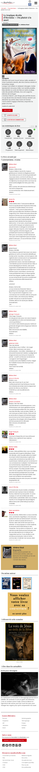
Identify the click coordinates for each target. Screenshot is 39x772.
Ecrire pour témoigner (9, 671)
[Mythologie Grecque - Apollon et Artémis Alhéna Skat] (27, 583)
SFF (3, 723)
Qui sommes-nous (8, 760)
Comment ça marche (9, 755)
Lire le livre (7, 110)
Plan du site (25, 765)
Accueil (3, 8)
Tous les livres (12, 8)
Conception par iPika (28, 762)
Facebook (3, 745)
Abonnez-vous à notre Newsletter (14, 740)
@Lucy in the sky (14, 378)
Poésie (23, 723)
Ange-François (13, 432)
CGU (4, 765)
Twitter (6, 745)
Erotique (24, 725)
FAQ (4, 758)
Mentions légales (27, 755)
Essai (4, 728)
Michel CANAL (13, 447)
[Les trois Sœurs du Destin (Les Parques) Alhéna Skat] (6, 583)
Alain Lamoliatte (14, 510)
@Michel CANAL (13, 343)
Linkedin (13, 745)
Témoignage (25, 721)
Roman (5, 718)
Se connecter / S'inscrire (29, 1)
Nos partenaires (26, 767)
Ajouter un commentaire (15, 120)
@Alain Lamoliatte (14, 402)
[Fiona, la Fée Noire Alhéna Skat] (16, 583)
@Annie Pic (12, 167)
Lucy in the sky (13, 487)
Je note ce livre (12, 115)
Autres (23, 728)
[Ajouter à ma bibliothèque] (34, 130)
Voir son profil (19, 566)
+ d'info (32, 126)
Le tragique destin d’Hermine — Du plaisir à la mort (19, 9)
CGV (4, 767)
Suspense (6, 25)
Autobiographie (26, 718)
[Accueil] (8, 3)
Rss (19, 745)
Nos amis (24, 758)
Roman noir (14, 25)
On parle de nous (27, 760)
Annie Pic (12, 199)
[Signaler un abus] (3, 76)
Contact (5, 762)
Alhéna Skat (25, 25)
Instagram (16, 745)
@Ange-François (14, 314)
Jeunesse (5, 725)
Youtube (10, 745)
